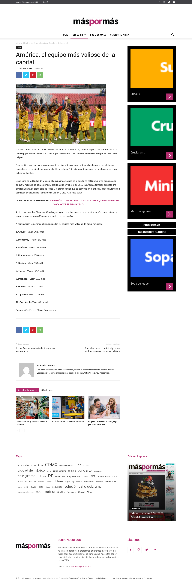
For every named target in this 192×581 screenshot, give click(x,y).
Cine (78, 464)
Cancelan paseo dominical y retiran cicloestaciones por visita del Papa (102, 350)
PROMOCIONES (98, 34)
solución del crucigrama (83, 486)
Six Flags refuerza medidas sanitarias (68, 421)
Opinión (46, 2)
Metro (59, 481)
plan (41, 486)
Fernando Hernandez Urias (142, 517)
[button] (172, 35)
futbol (86, 476)
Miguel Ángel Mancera (73, 482)
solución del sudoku (26, 492)
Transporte (71, 492)
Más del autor (47, 390)
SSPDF (39, 491)
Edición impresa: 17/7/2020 (147, 513)
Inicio (18, 43)
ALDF (33, 465)
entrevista (60, 476)
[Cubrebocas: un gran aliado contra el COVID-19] (32, 407)
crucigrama (27, 475)
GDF (92, 476)
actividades (23, 465)
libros (114, 476)
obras (20, 487)
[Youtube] (174, 2)
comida (72, 470)
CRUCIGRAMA (151, 225)
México (99, 481)
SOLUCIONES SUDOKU (151, 232)
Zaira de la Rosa (26, 68)
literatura (22, 481)
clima (49, 471)
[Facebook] (159, 2)
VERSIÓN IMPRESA (119, 34)
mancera (41, 482)
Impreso (136, 508)
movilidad (89, 481)
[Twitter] (169, 2)
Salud (48, 487)
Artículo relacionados (27, 390)
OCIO (65, 34)
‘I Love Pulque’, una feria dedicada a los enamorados (35, 350)
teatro (61, 491)
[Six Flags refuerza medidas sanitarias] (68, 407)
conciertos (98, 471)
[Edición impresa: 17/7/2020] (152, 492)
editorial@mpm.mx (81, 566)
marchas (50, 482)
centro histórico (65, 465)
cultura (42, 476)
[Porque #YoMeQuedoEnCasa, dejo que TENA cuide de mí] (104, 407)
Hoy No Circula (104, 476)
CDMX (25, 43)
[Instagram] (164, 2)
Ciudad (86, 465)
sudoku (50, 491)
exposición (74, 476)
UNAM (81, 492)
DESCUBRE (78, 34)
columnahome (59, 470)
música (110, 481)
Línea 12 (32, 482)
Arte (40, 465)
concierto (85, 470)
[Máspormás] (96, 21)
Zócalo (89, 492)
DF (50, 475)
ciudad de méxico (31, 470)
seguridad (57, 486)
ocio (26, 486)
